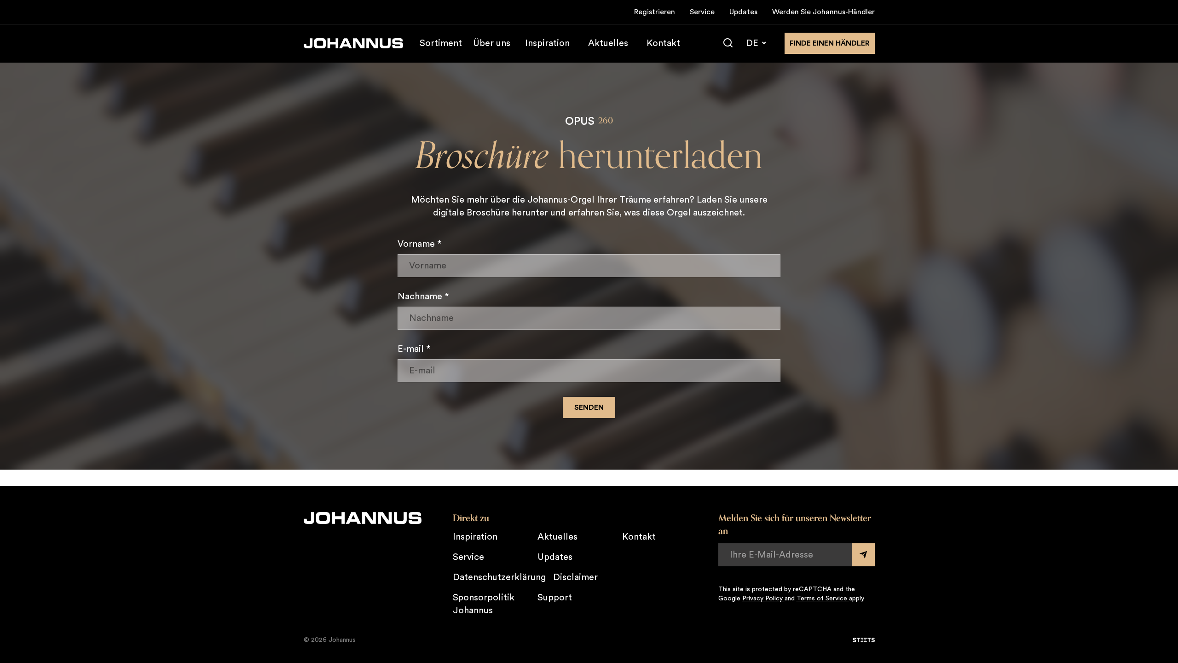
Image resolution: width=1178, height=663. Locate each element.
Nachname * (423, 296)
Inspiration (547, 43)
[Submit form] (863, 554)
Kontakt (663, 43)
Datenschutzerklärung (499, 577)
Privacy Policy (763, 598)
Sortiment (441, 43)
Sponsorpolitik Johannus (483, 604)
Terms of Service (823, 598)
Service (702, 12)
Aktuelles (608, 43)
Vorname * (420, 244)
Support (554, 597)
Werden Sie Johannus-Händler (823, 12)
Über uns (491, 43)
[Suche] (728, 43)
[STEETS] (864, 640)
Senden (589, 407)
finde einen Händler (830, 43)
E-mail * (414, 349)
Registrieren (654, 12)
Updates (743, 12)
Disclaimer (575, 577)
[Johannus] (353, 43)
